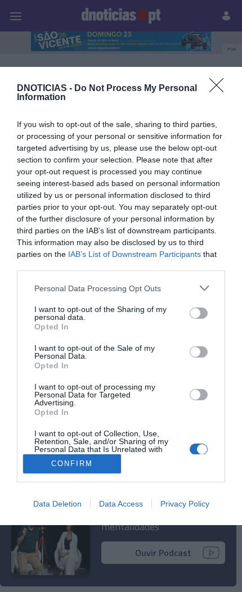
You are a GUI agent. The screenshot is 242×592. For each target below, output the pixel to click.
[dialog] (121, 296)
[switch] (199, 313)
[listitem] (121, 288)
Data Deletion (57, 503)
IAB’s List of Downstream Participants (134, 254)
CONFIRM (72, 463)
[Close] (220, 89)
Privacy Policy (184, 503)
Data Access (121, 503)
